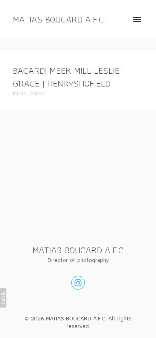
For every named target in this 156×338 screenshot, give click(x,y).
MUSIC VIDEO (29, 93)
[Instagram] (78, 283)
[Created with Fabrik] (3, 298)
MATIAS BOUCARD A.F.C (78, 250)
